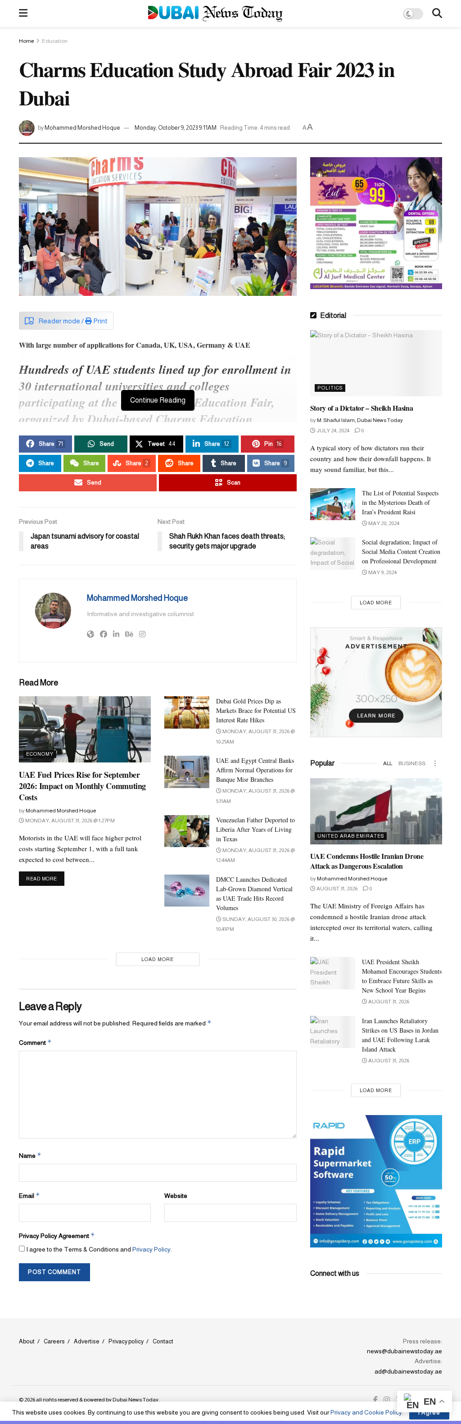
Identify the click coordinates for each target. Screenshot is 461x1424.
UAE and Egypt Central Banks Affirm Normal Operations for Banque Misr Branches (255, 770)
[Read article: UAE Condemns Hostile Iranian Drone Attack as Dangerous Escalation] (376, 811)
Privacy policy (126, 1341)
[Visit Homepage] (215, 14)
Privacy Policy (151, 1249)
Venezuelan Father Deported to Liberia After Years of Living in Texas (255, 829)
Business (411, 763)
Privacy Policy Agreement (57, 1235)
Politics (330, 387)
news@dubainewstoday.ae (404, 1351)
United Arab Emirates (350, 836)
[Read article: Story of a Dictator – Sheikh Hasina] (376, 363)
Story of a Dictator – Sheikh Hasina (361, 408)
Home (26, 41)
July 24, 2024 (332, 430)
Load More (157, 959)
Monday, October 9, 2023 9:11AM (176, 127)
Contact (163, 1341)
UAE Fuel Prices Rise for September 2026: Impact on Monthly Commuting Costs (82, 786)
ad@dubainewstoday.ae (408, 1371)
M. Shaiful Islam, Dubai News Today (360, 420)
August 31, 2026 (336, 888)
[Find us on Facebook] (375, 1400)
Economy (40, 754)
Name (30, 1155)
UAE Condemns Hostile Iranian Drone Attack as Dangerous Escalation (367, 861)
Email (29, 1195)
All (387, 763)
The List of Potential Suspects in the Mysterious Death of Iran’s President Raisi (400, 502)
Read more (45, 878)
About (27, 1341)
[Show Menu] (23, 13)
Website (175, 1195)
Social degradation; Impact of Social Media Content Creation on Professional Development (401, 551)
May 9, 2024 (382, 572)
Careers (54, 1341)
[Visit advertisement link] (376, 223)
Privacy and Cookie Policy (366, 1412)
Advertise (86, 1341)
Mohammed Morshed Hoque (82, 127)
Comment (35, 1042)
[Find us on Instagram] (387, 1400)
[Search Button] (437, 13)
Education (55, 41)
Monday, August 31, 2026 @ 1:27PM (69, 820)
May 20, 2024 (383, 523)
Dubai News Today (135, 1400)
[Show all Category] (435, 763)
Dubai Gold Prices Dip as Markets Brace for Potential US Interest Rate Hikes (256, 710)
